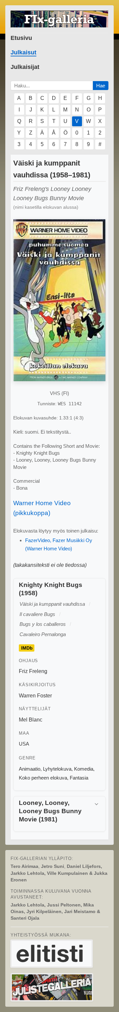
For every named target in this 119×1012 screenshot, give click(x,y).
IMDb (27, 648)
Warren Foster (35, 695)
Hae (100, 85)
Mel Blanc (30, 719)
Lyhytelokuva (57, 769)
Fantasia (79, 778)
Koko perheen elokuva (43, 778)
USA (24, 744)
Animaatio (29, 769)
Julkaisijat (25, 67)
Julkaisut (23, 52)
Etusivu (21, 38)
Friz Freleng (33, 671)
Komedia (83, 769)
